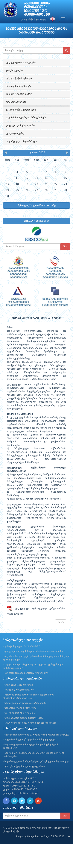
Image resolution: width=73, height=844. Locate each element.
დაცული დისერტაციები (20, 125)
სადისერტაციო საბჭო (19, 94)
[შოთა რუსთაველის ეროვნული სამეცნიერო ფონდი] (54, 296)
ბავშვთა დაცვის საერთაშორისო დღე (26, 673)
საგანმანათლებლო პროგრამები (26, 117)
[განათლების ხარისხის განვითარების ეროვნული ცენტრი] (54, 267)
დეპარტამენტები (16, 102)
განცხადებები (14, 70)
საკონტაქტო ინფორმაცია (21, 141)
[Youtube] (38, 800)
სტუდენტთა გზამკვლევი (18, 685)
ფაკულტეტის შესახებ (19, 78)
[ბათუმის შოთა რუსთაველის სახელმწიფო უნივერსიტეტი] (10, 10)
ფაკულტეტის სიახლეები (21, 62)
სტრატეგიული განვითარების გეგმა (25, 703)
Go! (65, 246)
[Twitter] (22, 800)
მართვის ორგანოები (18, 86)
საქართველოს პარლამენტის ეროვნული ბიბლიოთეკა (36, 761)
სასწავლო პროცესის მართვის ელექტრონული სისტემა (36, 735)
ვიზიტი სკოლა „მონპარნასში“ (22, 646)
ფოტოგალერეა (15, 133)
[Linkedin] (30, 800)
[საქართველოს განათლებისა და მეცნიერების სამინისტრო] (18, 267)
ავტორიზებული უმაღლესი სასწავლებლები (30, 723)
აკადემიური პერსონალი (21, 110)
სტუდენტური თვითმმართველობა (24, 718)
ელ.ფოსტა (27, 19)
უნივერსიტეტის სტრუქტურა (20, 708)
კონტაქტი (41, 19)
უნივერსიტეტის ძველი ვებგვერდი (24, 766)
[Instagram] (14, 800)
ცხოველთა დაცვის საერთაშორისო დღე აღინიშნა (33, 651)
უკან (61, 622)
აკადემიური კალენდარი (19, 690)
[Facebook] (6, 800)
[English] (51, 19)
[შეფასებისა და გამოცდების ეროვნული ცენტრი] (18, 296)
